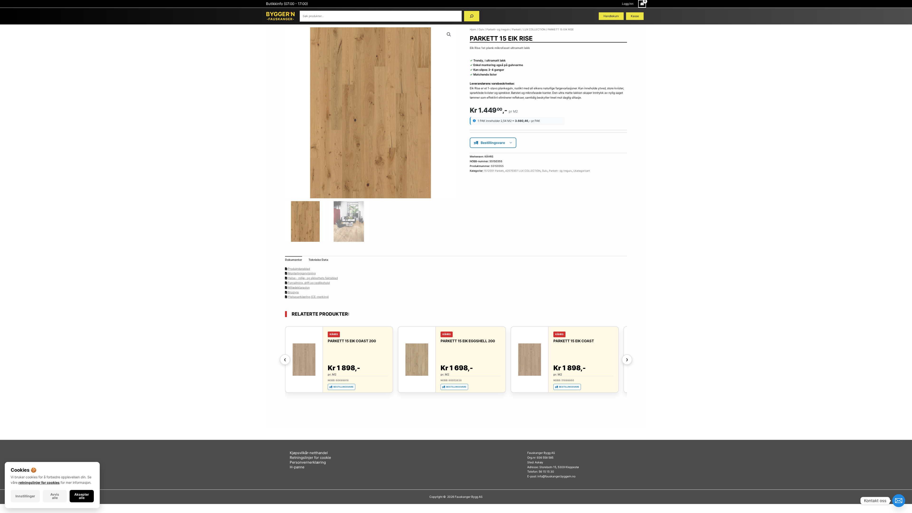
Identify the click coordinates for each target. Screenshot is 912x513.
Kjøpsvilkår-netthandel (309, 453)
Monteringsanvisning (302, 273)
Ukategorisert (581, 170)
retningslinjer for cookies (39, 482)
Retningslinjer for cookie (310, 457)
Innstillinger (25, 496)
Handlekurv (611, 16)
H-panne (297, 467)
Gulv (481, 29)
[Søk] (471, 16)
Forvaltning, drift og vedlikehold (309, 283)
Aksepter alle (81, 496)
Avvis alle (54, 496)
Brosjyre (293, 292)
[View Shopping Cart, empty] (642, 4)
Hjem (473, 29)
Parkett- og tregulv (498, 29)
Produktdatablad (299, 269)
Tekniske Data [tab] (318, 259)
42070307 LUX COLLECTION (523, 170)
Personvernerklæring (308, 462)
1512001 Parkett (494, 170)
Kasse (635, 16)
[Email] (898, 500)
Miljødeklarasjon (299, 287)
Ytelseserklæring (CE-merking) (308, 297)
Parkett (516, 29)
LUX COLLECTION (534, 29)
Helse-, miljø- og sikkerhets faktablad (313, 278)
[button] (449, 34)
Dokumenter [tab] (293, 259)
